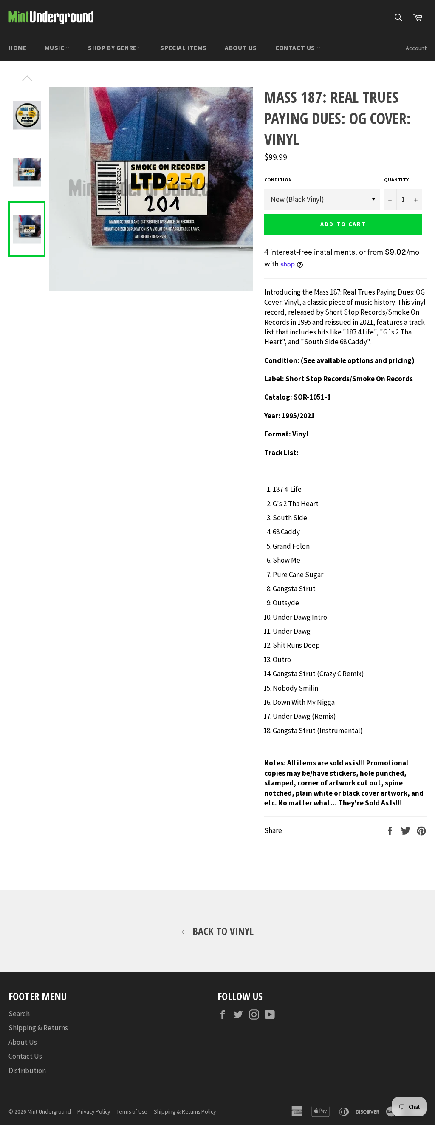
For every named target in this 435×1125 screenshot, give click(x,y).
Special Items (183, 48)
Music (55, 48)
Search (19, 1013)
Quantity (396, 179)
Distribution (27, 1070)
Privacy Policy (93, 1111)
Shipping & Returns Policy (185, 1111)
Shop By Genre (113, 48)
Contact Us (296, 48)
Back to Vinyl (222, 931)
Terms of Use (131, 1111)
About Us (241, 48)
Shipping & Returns (38, 1027)
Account (416, 48)
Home (17, 48)
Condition (278, 179)
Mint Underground (49, 1111)
